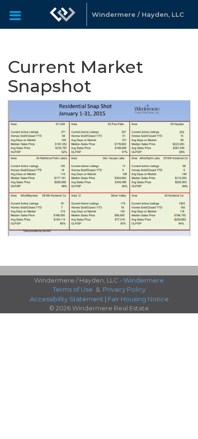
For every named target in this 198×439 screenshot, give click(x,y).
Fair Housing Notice (138, 299)
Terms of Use (73, 289)
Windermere (144, 280)
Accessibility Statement (66, 299)
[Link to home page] (62, 14)
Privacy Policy (124, 289)
